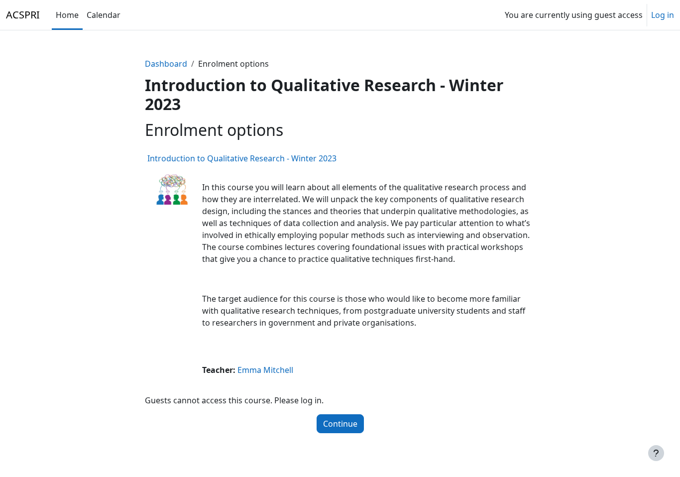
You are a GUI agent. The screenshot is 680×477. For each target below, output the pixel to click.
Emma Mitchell (265, 369)
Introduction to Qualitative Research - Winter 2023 (242, 158)
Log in (662, 14)
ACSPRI (23, 14)
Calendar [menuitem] (103, 14)
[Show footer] (656, 453)
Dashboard (166, 63)
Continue (340, 423)
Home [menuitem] (67, 14)
